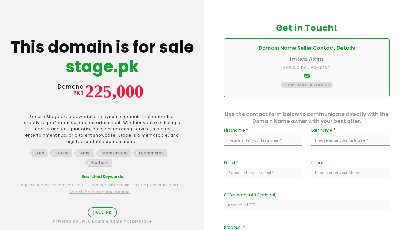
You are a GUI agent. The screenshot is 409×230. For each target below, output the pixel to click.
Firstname (236, 130)
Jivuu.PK (102, 212)
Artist (85, 152)
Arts (40, 152)
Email (231, 163)
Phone (318, 163)
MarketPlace (115, 152)
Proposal (234, 227)
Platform (100, 162)
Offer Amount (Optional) (250, 195)
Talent (62, 152)
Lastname (323, 130)
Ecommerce (151, 152)
